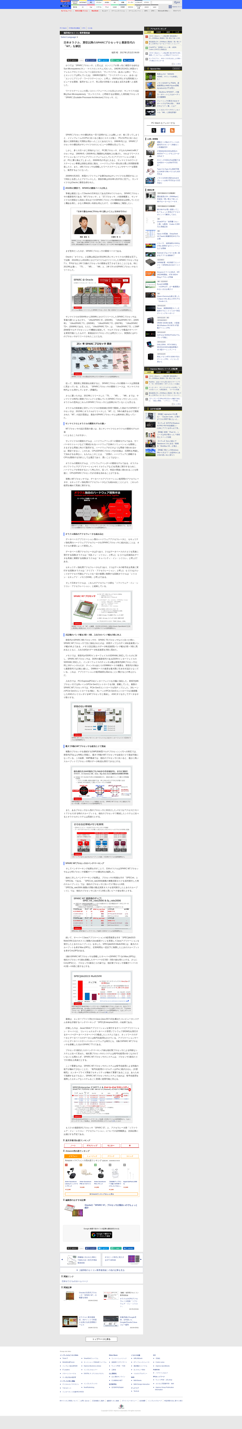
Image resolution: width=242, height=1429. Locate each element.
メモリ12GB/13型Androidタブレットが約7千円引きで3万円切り (168, 180)
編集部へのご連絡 (113, 1401)
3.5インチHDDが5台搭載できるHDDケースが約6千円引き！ (168, 162)
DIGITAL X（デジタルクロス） (94, 1373)
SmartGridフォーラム (91, 1358)
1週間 (168, 32)
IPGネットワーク (159, 1377)
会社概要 (142, 1401)
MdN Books (138, 1380)
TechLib (136, 1391)
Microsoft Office (163, 11)
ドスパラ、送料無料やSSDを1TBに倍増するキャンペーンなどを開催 (168, 245)
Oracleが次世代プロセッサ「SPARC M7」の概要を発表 (88, 1295)
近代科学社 (113, 1384)
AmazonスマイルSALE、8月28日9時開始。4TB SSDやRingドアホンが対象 (168, 274)
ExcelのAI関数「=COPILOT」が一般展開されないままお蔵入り (168, 286)
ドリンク (110, 1156)
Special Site (155, 69)
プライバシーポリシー (129, 1401)
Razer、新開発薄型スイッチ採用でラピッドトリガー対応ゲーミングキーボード (168, 310)
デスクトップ (92, 1146)
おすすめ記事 (155, 409)
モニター (105, 11)
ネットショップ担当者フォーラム (95, 1362)
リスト (81, 60)
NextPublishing (89, 1387)
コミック (129, 1156)
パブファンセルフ (162, 1373)
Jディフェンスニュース (141, 1362)
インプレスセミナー (90, 1370)
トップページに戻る (101, 1339)
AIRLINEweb (138, 1358)
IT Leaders (66, 1370)
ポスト (74, 60)
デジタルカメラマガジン (70, 1384)
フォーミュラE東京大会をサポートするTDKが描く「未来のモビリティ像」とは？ (168, 103)
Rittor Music (113, 1355)
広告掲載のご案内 (98, 1401)
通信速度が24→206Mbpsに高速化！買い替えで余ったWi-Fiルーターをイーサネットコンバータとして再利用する (165, 44)
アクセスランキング (158, 29)
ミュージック (92, 1156)
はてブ (105, 60)
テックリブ (135, 1388)
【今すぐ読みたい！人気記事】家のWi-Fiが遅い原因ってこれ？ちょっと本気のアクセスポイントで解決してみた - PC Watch (165, 55)
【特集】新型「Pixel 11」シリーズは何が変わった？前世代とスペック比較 (168, 434)
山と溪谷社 (113, 1373)
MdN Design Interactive (142, 1384)
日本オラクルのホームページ (75, 1281)
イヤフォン (73, 1156)
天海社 (158, 1358)
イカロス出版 (135, 1355)
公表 (105, 1012)
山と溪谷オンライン (118, 1377)
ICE (154, 1355)
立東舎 (114, 1370)
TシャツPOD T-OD (118, 1366)
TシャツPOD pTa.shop (164, 1380)
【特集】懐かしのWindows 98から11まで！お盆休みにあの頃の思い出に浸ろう (168, 452)
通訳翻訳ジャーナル (140, 1366)
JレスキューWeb (139, 1370)
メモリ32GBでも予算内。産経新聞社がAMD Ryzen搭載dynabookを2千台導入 (168, 85)
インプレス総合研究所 (70, 1366)
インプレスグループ (155, 1401)
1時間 (149, 32)
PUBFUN (156, 1370)
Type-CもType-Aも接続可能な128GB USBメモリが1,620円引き (168, 171)
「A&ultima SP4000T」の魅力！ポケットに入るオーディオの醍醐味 (168, 94)
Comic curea (160, 1362)
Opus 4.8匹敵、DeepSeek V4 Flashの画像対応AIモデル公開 (168, 236)
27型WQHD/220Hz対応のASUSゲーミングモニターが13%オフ (168, 153)
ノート (73, 1146)
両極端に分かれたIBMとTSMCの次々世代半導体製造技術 (87, 1260)
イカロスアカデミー (140, 1373)
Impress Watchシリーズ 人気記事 (164, 369)
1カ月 (177, 32)
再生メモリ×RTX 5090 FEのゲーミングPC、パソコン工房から (168, 359)
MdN (132, 1377)
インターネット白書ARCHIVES (73, 1392)
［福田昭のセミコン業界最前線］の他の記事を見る (101, 1270)
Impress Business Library (92, 1366)
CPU (152, 11)
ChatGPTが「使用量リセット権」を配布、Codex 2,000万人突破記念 (168, 224)
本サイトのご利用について (69, 1401)
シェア (92, 60)
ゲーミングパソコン (118, 11)
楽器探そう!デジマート (119, 1362)
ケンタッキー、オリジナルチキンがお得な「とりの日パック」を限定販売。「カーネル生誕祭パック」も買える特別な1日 (165, 390)
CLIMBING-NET (117, 1380)
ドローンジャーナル (69, 1373)
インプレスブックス (90, 1383)
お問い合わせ (84, 1401)
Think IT (65, 1358)
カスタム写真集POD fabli (165, 1383)
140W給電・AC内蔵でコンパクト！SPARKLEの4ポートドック (168, 264)
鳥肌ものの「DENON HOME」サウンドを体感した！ (167, 76)
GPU (146, 11)
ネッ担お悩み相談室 (69, 1377)
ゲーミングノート (135, 11)
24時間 (158, 32)
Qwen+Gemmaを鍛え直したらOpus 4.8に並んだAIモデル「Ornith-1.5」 (168, 298)
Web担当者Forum (68, 1362)
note (117, 60)
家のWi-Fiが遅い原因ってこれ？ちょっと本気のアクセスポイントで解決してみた (168, 212)
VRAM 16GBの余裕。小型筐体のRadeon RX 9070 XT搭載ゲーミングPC (168, 325)
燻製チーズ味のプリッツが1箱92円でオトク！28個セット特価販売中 (168, 144)
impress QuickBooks (163, 1366)
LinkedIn (130, 60)
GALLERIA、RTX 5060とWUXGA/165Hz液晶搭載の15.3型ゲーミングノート (167, 347)
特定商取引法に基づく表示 (173, 1401)
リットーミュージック (119, 1358)
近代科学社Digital (118, 1387)
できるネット (66, 1388)
